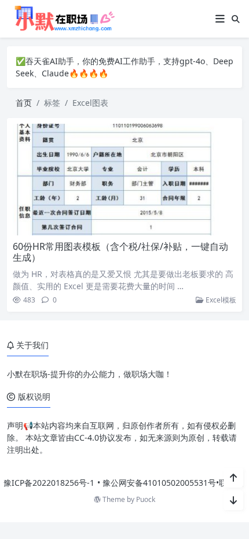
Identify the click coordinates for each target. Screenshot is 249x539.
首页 (24, 102)
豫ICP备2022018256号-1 (48, 482)
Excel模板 (220, 300)
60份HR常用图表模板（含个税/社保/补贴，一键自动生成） (120, 252)
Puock (145, 499)
